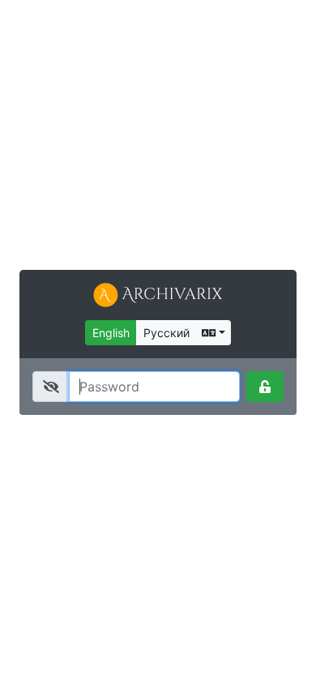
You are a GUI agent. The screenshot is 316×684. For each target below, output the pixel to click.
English (111, 333)
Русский (166, 333)
